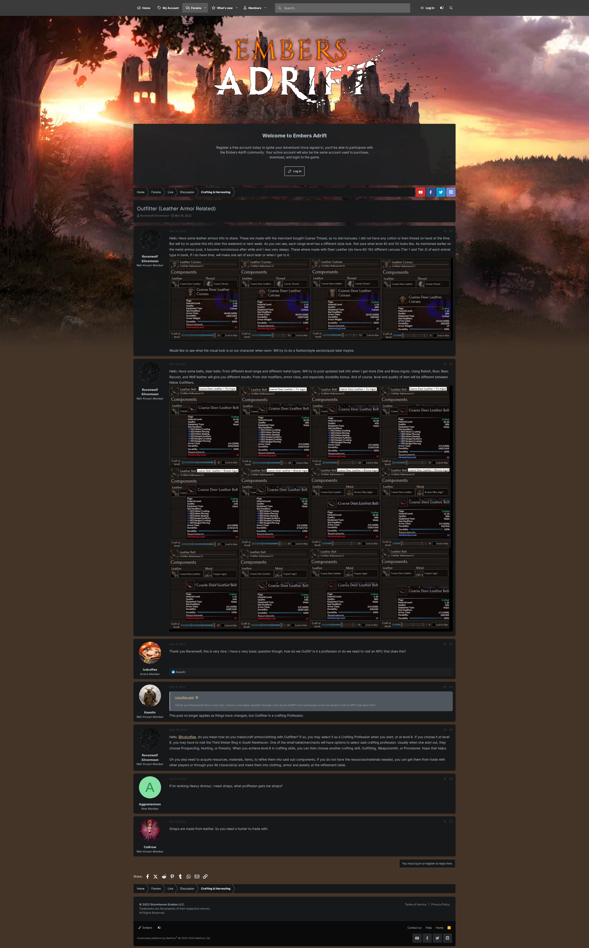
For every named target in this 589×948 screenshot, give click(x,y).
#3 (451, 644)
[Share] (445, 231)
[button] (205, 8)
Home (146, 8)
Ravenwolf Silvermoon (154, 215)
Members (254, 8)
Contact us (414, 927)
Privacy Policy (440, 904)
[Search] (451, 8)
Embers (147, 927)
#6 (451, 778)
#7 (451, 821)
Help (429, 927)
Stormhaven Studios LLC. (167, 904)
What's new (225, 8)
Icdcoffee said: (184, 697)
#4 (451, 687)
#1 (451, 231)
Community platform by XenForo (174, 938)
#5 (451, 729)
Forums (196, 8)
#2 (451, 364)
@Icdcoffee (187, 737)
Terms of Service (416, 904)
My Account (171, 8)
